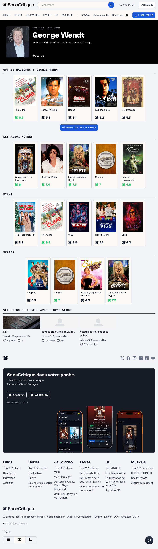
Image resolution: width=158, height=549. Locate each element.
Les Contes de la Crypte (77, 178)
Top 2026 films (12, 468)
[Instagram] (134, 359)
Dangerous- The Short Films (23, 178)
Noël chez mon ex (24, 234)
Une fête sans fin (116, 473)
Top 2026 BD (113, 468)
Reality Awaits (139, 477)
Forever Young (49, 110)
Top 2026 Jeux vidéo (63, 470)
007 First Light (62, 476)
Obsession (9, 473)
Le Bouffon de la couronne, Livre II (90, 479)
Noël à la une (102, 234)
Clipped (31, 292)
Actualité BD (113, 490)
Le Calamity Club (90, 473)
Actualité (8, 482)
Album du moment (142, 482)
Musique (138, 462)
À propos (8, 516)
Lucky (32, 477)
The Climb (20, 110)
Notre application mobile (30, 516)
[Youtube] (153, 359)
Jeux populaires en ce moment (65, 495)
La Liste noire (102, 110)
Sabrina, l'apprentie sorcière (91, 294)
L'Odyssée (9, 477)
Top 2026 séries (38, 468)
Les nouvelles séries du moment (40, 484)
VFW (70, 234)
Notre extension (56, 516)
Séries (34, 462)
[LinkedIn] (147, 359)
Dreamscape (128, 110)
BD (108, 462)
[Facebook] (128, 359)
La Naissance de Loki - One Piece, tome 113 (116, 481)
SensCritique (38, 28)
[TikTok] (141, 359)
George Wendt (53, 28)
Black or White (49, 177)
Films (7, 462)
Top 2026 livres (89, 468)
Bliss (124, 234)
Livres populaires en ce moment (92, 488)
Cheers (99, 177)
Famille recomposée (128, 178)
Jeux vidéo (63, 462)
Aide (69, 516)
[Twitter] (122, 359)
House (71, 110)
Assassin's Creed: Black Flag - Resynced (64, 485)
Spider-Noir (35, 473)
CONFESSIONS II (141, 473)
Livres (85, 462)
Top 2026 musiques (142, 468)
